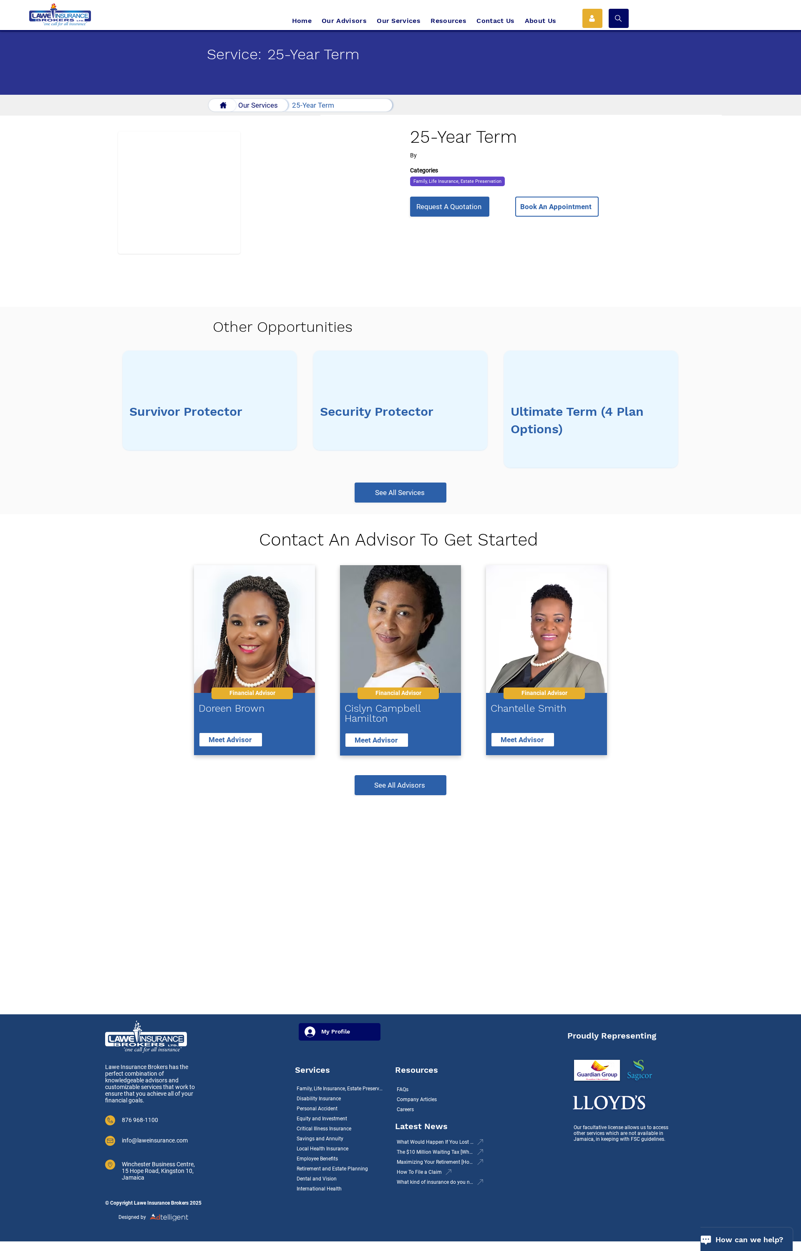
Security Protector (376, 411)
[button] (619, 18)
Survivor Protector (185, 411)
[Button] (222, 105)
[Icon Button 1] (592, 18)
